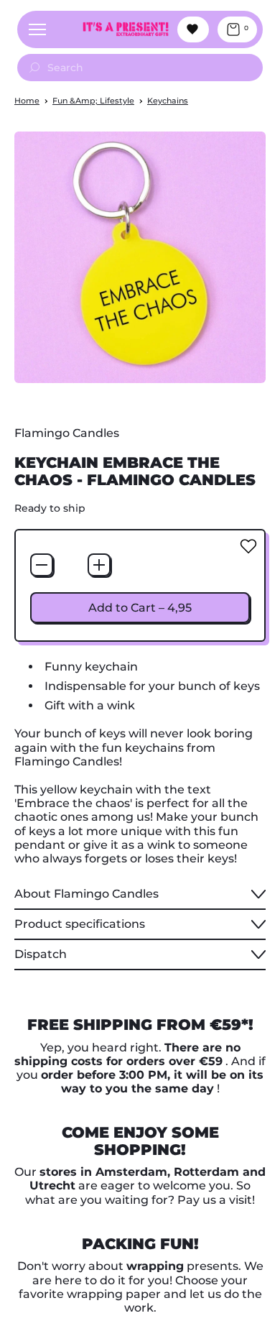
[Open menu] (37, 29)
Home (26, 101)
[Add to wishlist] (248, 546)
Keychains (167, 101)
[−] (41, 564)
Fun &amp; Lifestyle (93, 101)
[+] (99, 564)
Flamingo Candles (66, 433)
